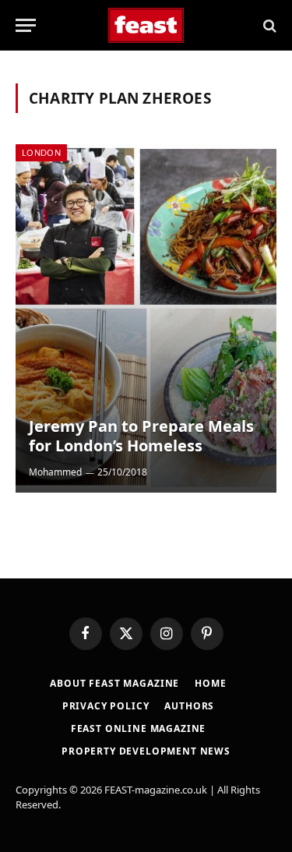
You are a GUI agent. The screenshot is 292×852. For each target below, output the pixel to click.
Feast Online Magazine (138, 728)
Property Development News (146, 751)
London (41, 152)
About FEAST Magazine (114, 683)
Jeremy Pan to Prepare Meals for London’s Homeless (141, 436)
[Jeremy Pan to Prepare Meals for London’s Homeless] (146, 318)
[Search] (268, 25)
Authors (189, 705)
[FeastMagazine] (146, 25)
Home (210, 683)
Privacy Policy (106, 705)
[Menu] (26, 25)
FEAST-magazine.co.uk (155, 790)
